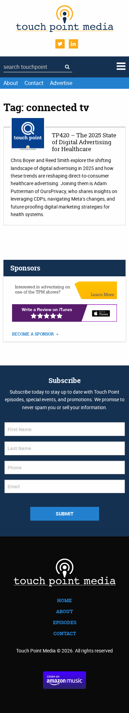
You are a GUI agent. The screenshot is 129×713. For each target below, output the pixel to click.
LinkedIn (73, 44)
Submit (65, 513)
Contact (33, 83)
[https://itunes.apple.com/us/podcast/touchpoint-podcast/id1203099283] (64, 313)
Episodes (64, 622)
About (10, 83)
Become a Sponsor (33, 334)
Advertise (61, 83)
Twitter (60, 44)
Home (64, 600)
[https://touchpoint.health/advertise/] (64, 290)
